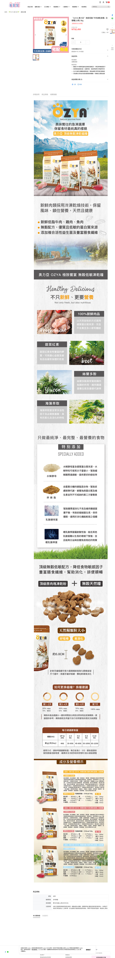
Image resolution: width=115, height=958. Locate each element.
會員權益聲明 (68, 957)
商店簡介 (42, 955)
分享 (74, 84)
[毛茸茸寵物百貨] (14, 5)
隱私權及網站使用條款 (45, 957)
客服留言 (67, 955)
